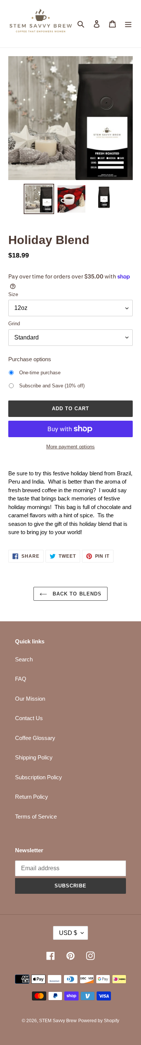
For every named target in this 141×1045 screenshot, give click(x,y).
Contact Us (29, 718)
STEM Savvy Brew (58, 1020)
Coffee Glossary (35, 738)
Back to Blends (76, 594)
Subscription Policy (38, 777)
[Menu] (128, 24)
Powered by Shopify (98, 1020)
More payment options (70, 447)
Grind (14, 323)
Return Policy (31, 796)
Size (13, 294)
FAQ (20, 679)
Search (24, 659)
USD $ (68, 933)
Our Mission (30, 698)
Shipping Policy (34, 757)
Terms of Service (36, 816)
